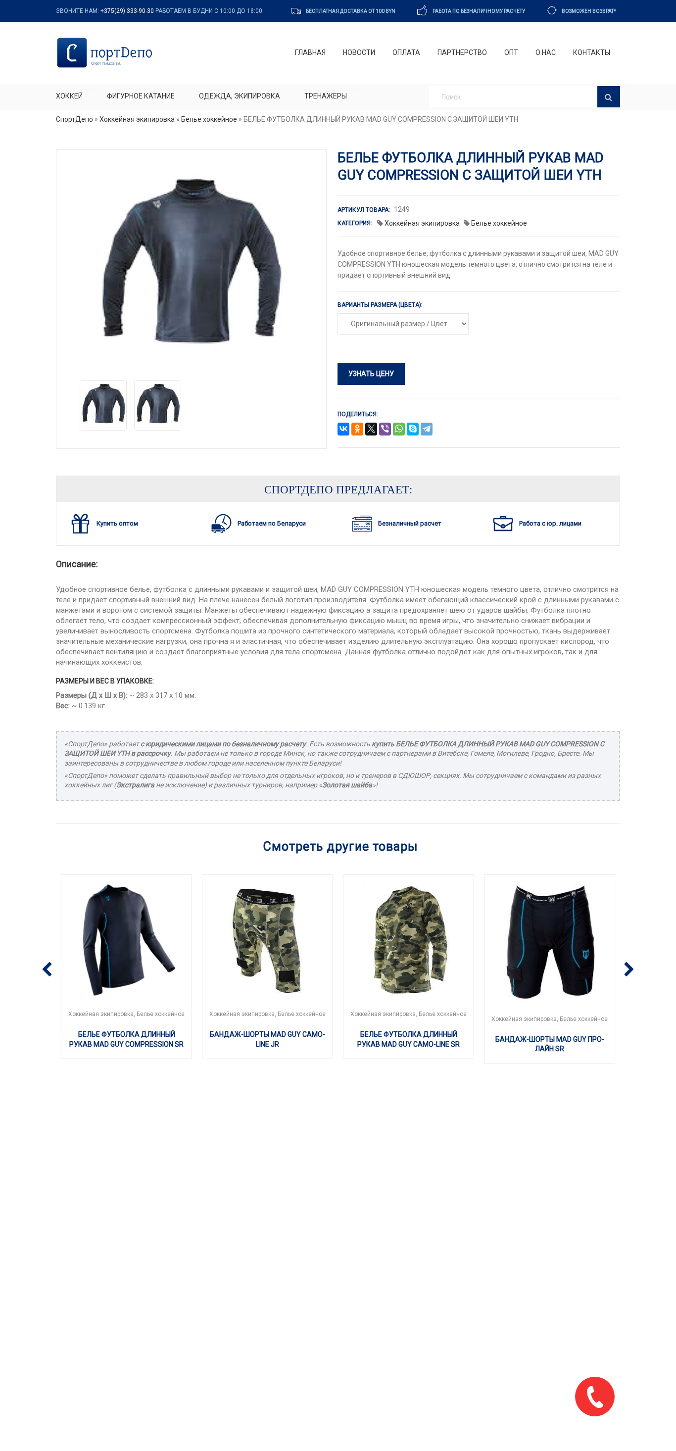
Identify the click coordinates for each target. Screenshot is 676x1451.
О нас (545, 52)
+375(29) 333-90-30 (127, 10)
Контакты (591, 52)
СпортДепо (74, 119)
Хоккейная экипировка (137, 119)
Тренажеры (325, 96)
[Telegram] (427, 429)
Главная (310, 52)
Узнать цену (371, 374)
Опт (511, 52)
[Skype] (413, 429)
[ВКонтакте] (343, 429)
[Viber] (385, 429)
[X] (371, 429)
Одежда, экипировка (239, 96)
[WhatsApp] (399, 429)
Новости (359, 52)
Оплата (406, 52)
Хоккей (69, 96)
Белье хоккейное (209, 119)
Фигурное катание (141, 96)
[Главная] (106, 53)
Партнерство (462, 52)
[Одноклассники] (357, 429)
